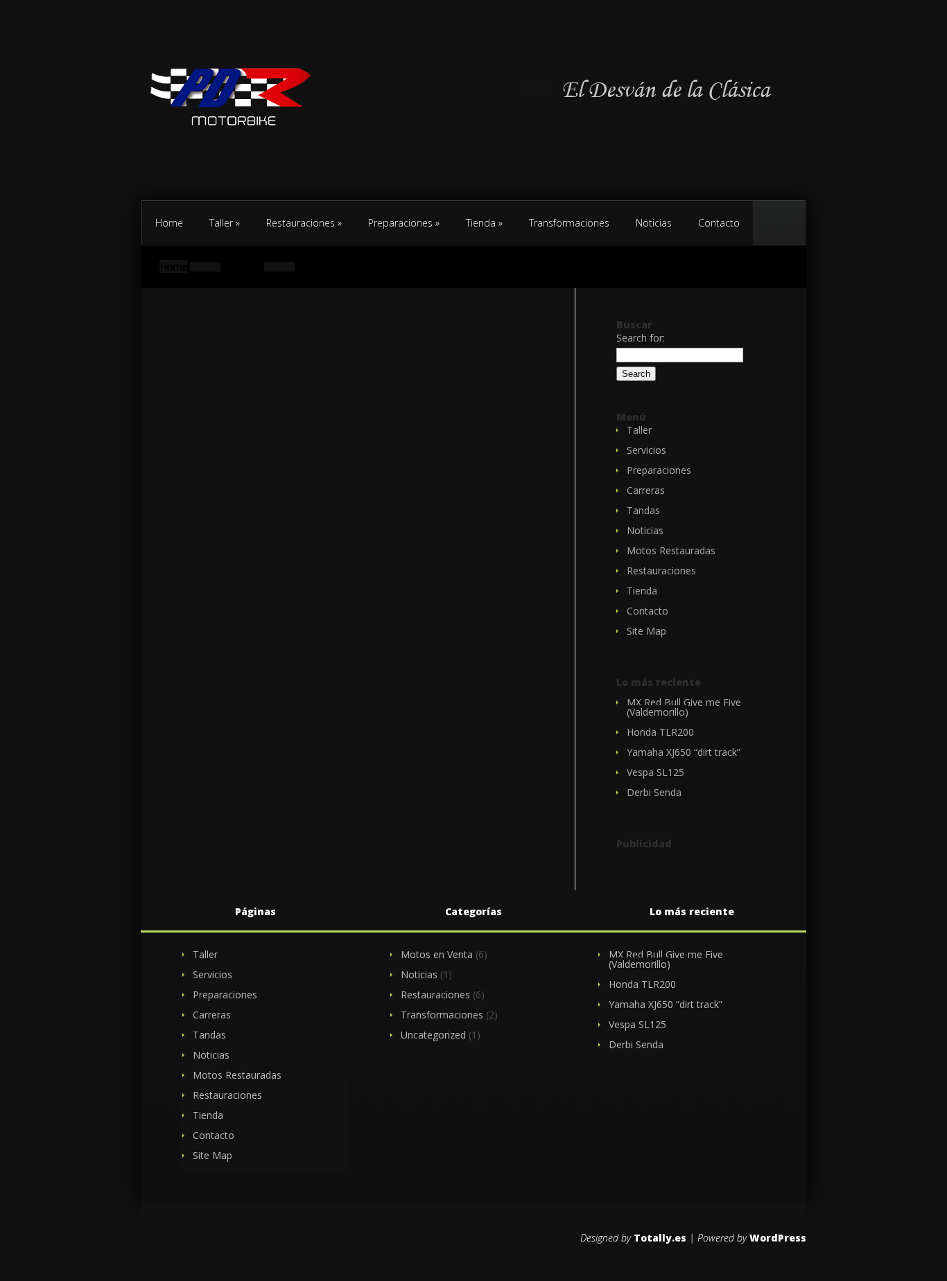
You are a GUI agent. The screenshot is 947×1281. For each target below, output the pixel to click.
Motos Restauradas (671, 550)
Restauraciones (304, 222)
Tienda (484, 222)
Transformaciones (569, 222)
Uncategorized (433, 1034)
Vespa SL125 (655, 772)
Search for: (640, 337)
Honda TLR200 (660, 732)
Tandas (643, 510)
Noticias (654, 222)
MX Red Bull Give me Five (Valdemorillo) (684, 707)
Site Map (646, 630)
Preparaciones (404, 222)
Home (169, 222)
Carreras (646, 490)
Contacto (804, 169)
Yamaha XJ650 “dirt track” (683, 752)
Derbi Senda (654, 792)
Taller (224, 222)
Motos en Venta (437, 954)
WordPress (777, 1237)
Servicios (646, 450)
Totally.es (660, 1237)
